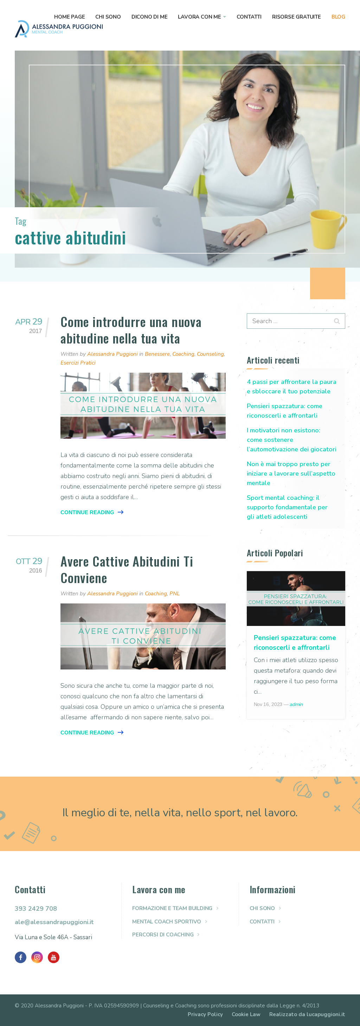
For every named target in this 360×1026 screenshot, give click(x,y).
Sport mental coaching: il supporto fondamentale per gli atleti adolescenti (287, 507)
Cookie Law (246, 1014)
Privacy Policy (205, 1014)
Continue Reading (87, 512)
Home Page (69, 16)
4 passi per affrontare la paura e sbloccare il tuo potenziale (291, 387)
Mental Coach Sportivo (166, 921)
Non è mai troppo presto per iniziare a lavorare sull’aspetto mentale (291, 473)
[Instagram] (37, 957)
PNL (174, 593)
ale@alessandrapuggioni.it (54, 922)
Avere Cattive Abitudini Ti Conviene (126, 569)
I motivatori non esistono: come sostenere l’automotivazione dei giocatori (291, 439)
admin (296, 704)
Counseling (210, 354)
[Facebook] (20, 957)
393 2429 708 (36, 908)
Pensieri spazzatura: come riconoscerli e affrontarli (284, 411)
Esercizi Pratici (78, 362)
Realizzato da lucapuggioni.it (307, 1014)
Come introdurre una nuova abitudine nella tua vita (131, 329)
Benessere (157, 354)
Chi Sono (108, 16)
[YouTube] (53, 957)
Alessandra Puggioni (112, 354)
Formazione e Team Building (172, 908)
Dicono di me (149, 16)
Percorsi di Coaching (162, 934)
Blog (338, 16)
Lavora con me (199, 16)
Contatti (249, 16)
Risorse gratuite (296, 16)
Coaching (183, 354)
